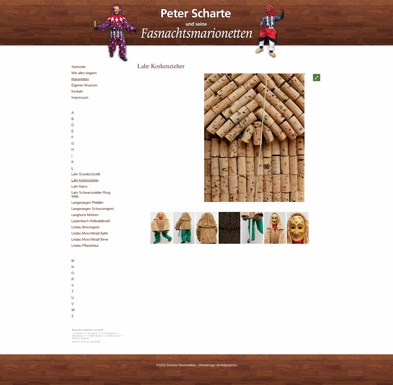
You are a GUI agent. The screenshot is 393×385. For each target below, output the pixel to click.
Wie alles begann (84, 73)
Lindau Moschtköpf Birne (89, 239)
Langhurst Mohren (84, 215)
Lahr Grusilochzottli (85, 174)
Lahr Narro (79, 186)
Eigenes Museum (84, 85)
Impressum (79, 97)
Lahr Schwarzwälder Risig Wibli (90, 194)
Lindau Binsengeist (85, 227)
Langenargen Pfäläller (87, 202)
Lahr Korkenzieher (85, 180)
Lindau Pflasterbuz (85, 245)
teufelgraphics (227, 365)
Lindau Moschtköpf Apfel (89, 233)
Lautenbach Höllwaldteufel (90, 221)
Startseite (78, 67)
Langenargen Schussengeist (92, 209)
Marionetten (80, 79)
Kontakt (77, 91)
